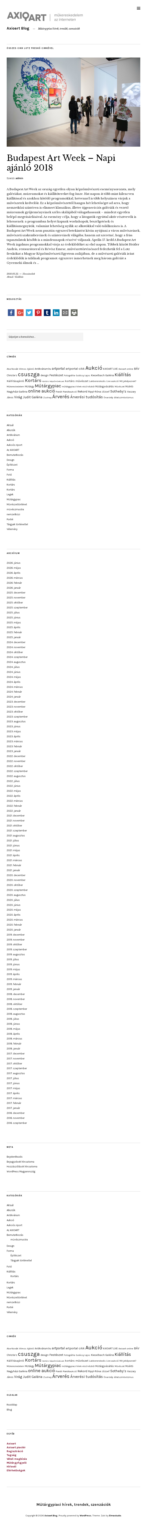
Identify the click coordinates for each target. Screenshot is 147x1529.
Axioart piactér (16, 1447)
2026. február (14, 582)
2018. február (14, 1043)
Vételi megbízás (17, 1459)
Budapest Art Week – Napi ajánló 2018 (61, 163)
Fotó (9, 474)
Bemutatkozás (15, 454)
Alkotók (11, 430)
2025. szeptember (17, 607)
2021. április (13, 855)
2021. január (13, 870)
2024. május (14, 677)
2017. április (13, 1093)
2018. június (13, 1023)
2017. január (13, 1108)
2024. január (14, 696)
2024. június (13, 672)
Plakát (59, 391)
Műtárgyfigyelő (17, 1462)
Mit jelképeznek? (127, 381)
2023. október (15, 711)
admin (19, 178)
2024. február (14, 691)
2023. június (13, 726)
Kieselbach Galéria (102, 375)
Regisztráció (15, 1451)
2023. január (14, 751)
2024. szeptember (17, 657)
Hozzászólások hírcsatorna (22, 1166)
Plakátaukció (70, 391)
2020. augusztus (16, 895)
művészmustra (15, 509)
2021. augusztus (16, 835)
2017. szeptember (17, 1068)
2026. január (14, 587)
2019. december (15, 934)
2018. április (13, 1033)
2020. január (14, 929)
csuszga (29, 374)
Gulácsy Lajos (83, 375)
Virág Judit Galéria (28, 397)
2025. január (14, 637)
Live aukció (112, 381)
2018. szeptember (17, 1008)
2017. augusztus (16, 1073)
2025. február (14, 632)
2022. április (13, 795)
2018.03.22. (13, 273)
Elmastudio (115, 1515)
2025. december (16, 592)
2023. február (14, 746)
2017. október (14, 1063)
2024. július (13, 667)
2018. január (13, 1048)
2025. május (14, 622)
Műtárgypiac (48, 385)
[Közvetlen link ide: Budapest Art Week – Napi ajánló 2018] (73, 145)
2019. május (13, 969)
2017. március (14, 1098)
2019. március (14, 979)
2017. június (13, 1083)
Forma (10, 469)
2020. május (14, 909)
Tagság (11, 1455)
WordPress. (86, 1515)
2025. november (16, 597)
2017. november (15, 1058)
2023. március (15, 741)
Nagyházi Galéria (17, 391)
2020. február (14, 924)
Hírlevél (11, 1466)
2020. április (13, 914)
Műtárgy (29, 386)
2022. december (16, 756)
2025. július (13, 612)
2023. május (14, 731)
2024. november (16, 647)
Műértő (129, 386)
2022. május (14, 790)
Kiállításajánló (15, 381)
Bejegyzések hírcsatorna (20, 1161)
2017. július (13, 1078)
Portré (10, 519)
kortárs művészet (76, 381)
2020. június (13, 905)
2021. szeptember (17, 830)
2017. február (14, 1103)
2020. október (15, 885)
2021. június (13, 845)
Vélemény (12, 529)
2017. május (13, 1088)
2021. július (13, 840)
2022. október (15, 766)
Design (10, 459)
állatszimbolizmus (124, 397)
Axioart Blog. (51, 1515)
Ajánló (30, 369)
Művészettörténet (17, 504)
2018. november (16, 999)
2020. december (16, 875)
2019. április (13, 974)
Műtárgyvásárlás (104, 386)
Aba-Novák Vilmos (16, 369)
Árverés (60, 397)
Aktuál (10, 277)
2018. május (13, 1028)
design (45, 375)
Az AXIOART (13, 449)
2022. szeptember (17, 771)
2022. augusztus (16, 776)
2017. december (15, 1053)
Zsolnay (47, 397)
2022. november (16, 761)
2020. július (13, 900)
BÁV (136, 368)
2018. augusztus (16, 1013)
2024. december (16, 642)
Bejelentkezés (15, 1156)
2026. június (13, 562)
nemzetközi (13, 514)
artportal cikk (75, 368)
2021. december (15, 815)
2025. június (13, 617)
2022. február (14, 805)
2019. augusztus (16, 954)
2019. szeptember (17, 949)
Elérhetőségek (16, 1470)
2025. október (15, 602)
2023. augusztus (16, 721)
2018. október (14, 1004)
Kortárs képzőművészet (53, 381)
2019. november (15, 939)
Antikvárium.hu (43, 368)
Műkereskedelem (15, 386)
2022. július (13, 781)
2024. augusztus (16, 662)
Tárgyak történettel (17, 524)
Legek (10, 494)
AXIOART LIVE (110, 368)
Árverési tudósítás (86, 397)
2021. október (14, 825)
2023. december (16, 701)
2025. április (13, 627)
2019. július (13, 959)
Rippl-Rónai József (98, 391)
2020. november (16, 880)
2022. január (14, 810)
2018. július (13, 1018)
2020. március (15, 919)
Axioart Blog (18, 28)
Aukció (93, 368)
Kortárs (33, 380)
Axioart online (125, 369)
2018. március (14, 1038)
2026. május (14, 567)
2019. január (13, 989)
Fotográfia (69, 375)
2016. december (15, 1113)
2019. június (13, 964)
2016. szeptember (17, 1123)
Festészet (56, 375)
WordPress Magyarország (21, 1171)
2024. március (15, 686)
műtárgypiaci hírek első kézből (78, 386)
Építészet (12, 464)
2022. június (13, 785)
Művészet (120, 386)
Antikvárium (13, 435)
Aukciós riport (14, 445)
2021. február (14, 865)
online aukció (41, 391)
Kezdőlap (12, 1404)
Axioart (11, 1443)
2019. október (14, 944)
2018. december (16, 994)
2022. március (15, 800)
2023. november (16, 706)
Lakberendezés (97, 381)
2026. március (15, 577)
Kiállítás (19, 277)
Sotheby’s (118, 391)
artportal (58, 368)
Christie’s (12, 375)
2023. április (13, 736)
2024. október (15, 652)
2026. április (13, 572)
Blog (9, 1409)
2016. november (15, 1118)
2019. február (14, 984)
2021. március (14, 860)
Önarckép (108, 397)
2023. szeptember (17, 716)
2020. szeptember (17, 890)
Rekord (82, 391)
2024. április (13, 682)
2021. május (13, 850)
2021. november (15, 820)
